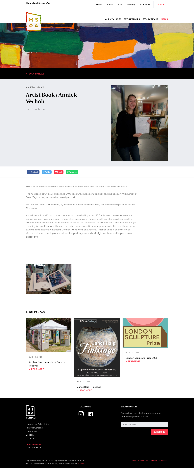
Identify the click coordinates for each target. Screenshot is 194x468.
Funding (131, 4)
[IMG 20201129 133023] (49, 279)
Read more (37, 369)
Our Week (145, 4)
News (164, 19)
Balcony (80, 463)
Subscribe (126, 419)
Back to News (36, 73)
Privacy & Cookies (159, 460)
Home (99, 4)
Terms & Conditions (139, 460)
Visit (120, 4)
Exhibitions (150, 19)
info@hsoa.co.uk (34, 444)
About (110, 4)
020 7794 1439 (33, 447)
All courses (113, 19)
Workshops (132, 19)
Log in (161, 4)
